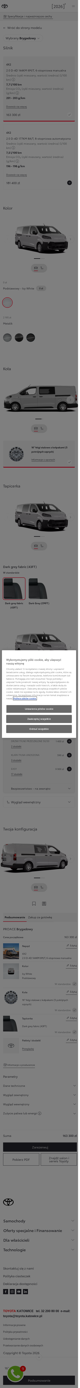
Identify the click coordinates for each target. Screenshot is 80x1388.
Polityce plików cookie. (25, 698)
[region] (39, 694)
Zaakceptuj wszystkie (39, 718)
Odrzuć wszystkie (39, 728)
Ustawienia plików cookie (39, 708)
